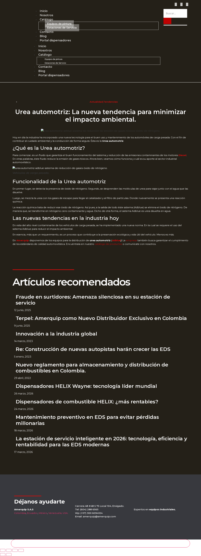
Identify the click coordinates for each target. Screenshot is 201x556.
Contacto (47, 32)
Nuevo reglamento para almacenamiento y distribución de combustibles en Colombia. (92, 368)
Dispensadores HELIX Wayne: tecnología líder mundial (86, 386)
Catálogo (46, 19)
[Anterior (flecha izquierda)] (2, 554)
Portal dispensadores (55, 40)
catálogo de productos (108, 243)
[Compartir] (15, 550)
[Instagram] (175, 4)
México (43, 513)
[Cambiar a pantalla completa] (8, 550)
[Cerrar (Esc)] (21, 550)
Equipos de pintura (59, 23)
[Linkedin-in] (187, 4)
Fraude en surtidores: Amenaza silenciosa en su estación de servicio (93, 300)
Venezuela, (55, 513)
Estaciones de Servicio (62, 27)
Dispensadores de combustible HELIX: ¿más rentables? (87, 402)
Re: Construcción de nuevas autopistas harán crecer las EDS (93, 349)
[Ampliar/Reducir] (2, 550)
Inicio (44, 11)
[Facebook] (181, 4)
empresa (131, 240)
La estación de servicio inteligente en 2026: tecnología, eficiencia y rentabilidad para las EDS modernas (101, 441)
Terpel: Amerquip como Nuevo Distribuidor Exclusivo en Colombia (101, 318)
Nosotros (46, 15)
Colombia (20, 513)
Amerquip (22, 240)
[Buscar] (167, 21)
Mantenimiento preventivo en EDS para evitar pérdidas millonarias (87, 420)
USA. (65, 513)
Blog (43, 36)
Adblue (116, 240)
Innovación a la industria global (56, 334)
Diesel (182, 155)
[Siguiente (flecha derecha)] (8, 554)
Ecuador (32, 513)
